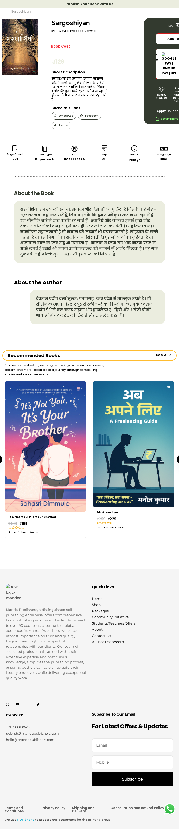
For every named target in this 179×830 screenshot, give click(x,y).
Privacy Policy (53, 803)
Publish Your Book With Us (89, 4)
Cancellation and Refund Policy (137, 803)
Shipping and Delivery (83, 805)
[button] (64, 116)
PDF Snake (25, 815)
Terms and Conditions (14, 805)
